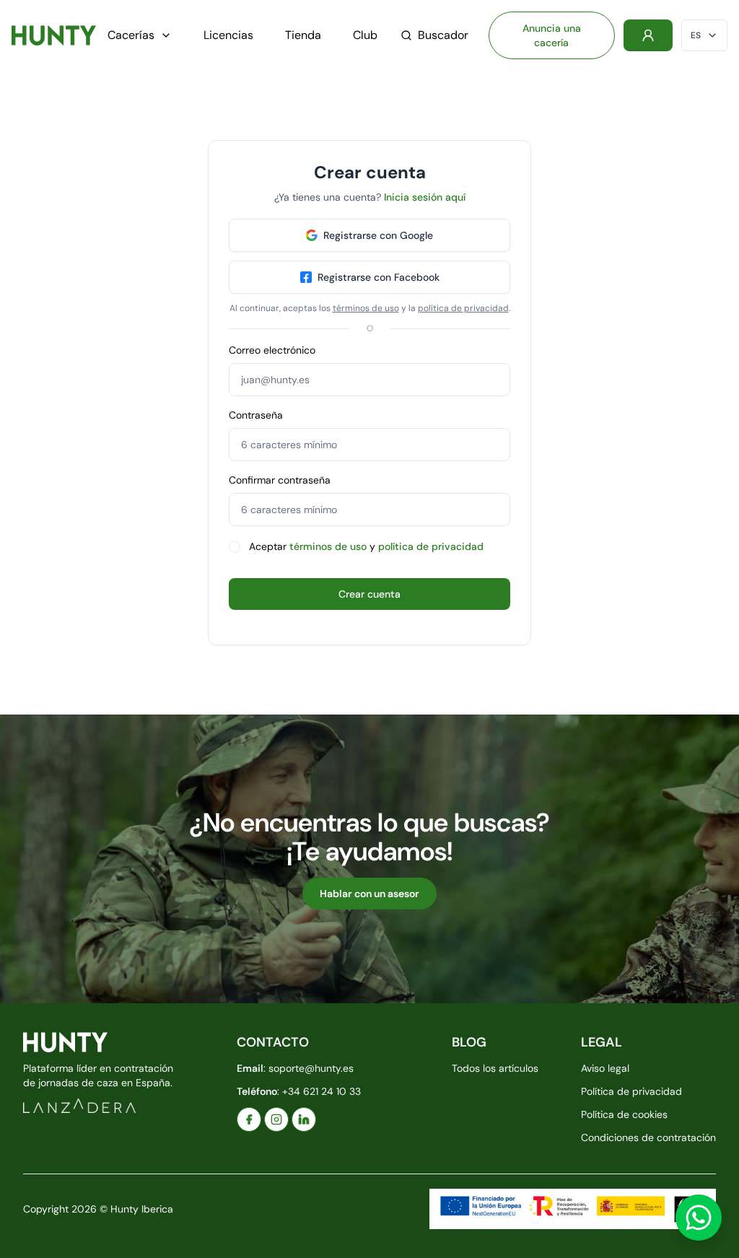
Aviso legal (605, 1068)
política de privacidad (463, 308)
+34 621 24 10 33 (321, 1091)
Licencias (228, 35)
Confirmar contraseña (280, 479)
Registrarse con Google (378, 235)
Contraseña (256, 415)
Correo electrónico (272, 350)
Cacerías (131, 35)
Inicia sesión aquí (424, 197)
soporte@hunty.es (311, 1068)
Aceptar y (366, 546)
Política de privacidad (631, 1091)
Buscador (443, 35)
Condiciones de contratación (648, 1137)
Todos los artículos (495, 1068)
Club (365, 35)
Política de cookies (624, 1114)
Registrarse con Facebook (379, 277)
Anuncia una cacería (551, 35)
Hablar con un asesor (369, 893)
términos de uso (366, 308)
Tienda (303, 35)
